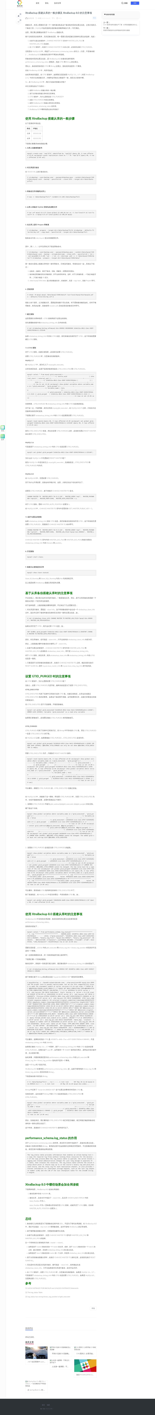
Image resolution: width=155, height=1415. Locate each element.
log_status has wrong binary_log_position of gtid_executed (49, 1297)
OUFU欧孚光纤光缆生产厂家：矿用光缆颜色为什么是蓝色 (120, 25)
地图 (48, 1405)
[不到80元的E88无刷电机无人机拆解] (61, 1348)
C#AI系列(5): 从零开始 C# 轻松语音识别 (91, 1353)
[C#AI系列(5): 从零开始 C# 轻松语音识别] (85, 1348)
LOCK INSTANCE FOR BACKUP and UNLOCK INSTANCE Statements (53, 1288)
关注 (94, 18)
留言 (43, 1405)
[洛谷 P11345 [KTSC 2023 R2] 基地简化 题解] (85, 1365)
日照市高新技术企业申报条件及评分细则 (116, 30)
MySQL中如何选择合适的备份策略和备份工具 (53, 28)
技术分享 (57, 3)
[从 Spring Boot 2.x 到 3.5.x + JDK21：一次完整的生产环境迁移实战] (36, 1383)
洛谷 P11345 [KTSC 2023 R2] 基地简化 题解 (92, 1375)
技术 (2, 439)
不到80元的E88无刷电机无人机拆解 (65, 1353)
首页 (37, 3)
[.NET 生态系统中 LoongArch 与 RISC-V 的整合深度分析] (36, 1352)
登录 (134, 3)
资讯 (46, 3)
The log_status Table (35, 1292)
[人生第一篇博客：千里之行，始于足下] (61, 1361)
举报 (93, 1308)
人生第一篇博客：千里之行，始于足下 (66, 1366)
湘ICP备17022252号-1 (46, 1408)
